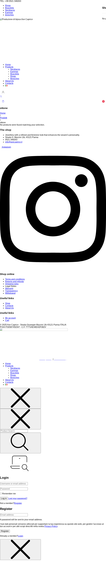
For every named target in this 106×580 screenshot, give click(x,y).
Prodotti (3, 118)
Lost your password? (17, 498)
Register (18, 503)
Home (3, 113)
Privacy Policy (50, 526)
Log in (4, 498)
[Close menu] (20, 398)
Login (20, 536)
